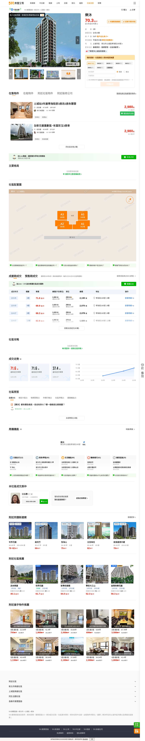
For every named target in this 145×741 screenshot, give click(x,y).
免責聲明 (60, 733)
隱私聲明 (85, 739)
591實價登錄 (44, 729)
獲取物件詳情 (128, 113)
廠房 (81, 3)
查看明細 (128, 298)
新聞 (99, 3)
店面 (65, 3)
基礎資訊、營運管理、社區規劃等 (105, 47)
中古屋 (41, 3)
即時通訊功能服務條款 (118, 80)
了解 (42, 15)
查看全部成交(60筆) (71, 328)
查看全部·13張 (72, 64)
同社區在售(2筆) (72, 147)
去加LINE (130, 157)
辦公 (73, 3)
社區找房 (90, 3)
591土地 (66, 729)
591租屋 (87, 729)
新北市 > (37, 10)
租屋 (50, 3)
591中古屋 (76, 729)
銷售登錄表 (125, 276)
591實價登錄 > (29, 10)
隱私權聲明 (107, 80)
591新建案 (56, 729)
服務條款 (100, 80)
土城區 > (43, 10)
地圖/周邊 (129, 429)
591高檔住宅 (98, 729)
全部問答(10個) (71, 418)
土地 (58, 3)
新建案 (32, 3)
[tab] (15, 276)
